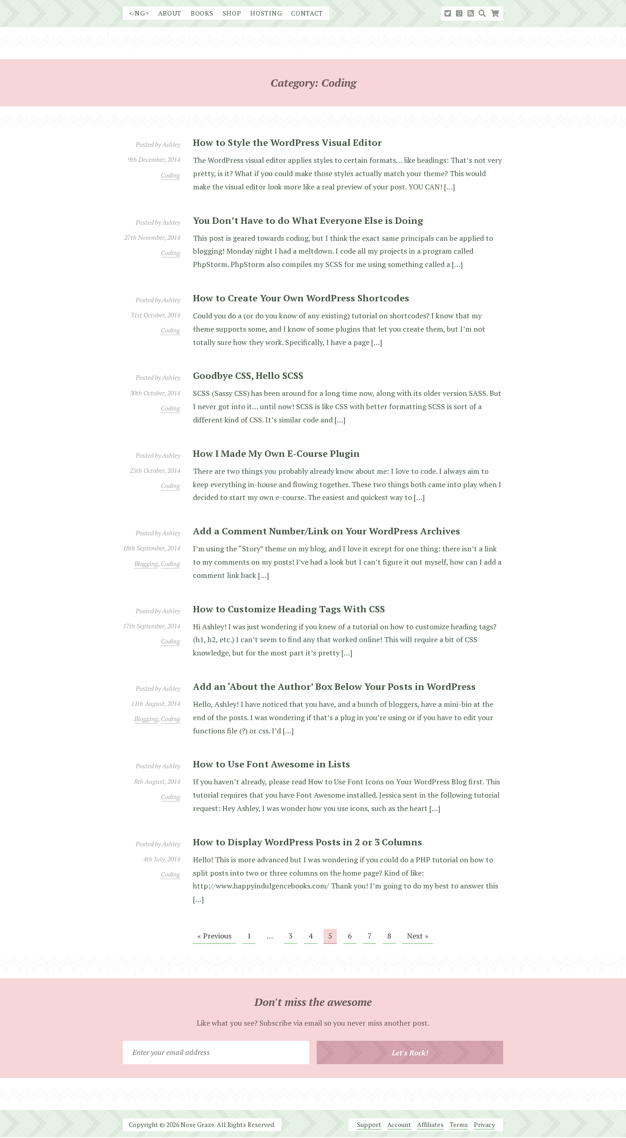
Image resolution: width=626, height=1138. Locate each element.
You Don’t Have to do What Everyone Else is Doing (308, 220)
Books (202, 13)
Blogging (146, 563)
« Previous (214, 936)
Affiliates (430, 1124)
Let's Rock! (410, 1053)
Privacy (484, 1124)
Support (369, 1124)
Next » (417, 936)
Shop (232, 13)
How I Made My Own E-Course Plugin (276, 453)
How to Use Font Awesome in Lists (271, 764)
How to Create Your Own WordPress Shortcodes (301, 298)
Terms (459, 1124)
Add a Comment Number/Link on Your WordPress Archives (326, 531)
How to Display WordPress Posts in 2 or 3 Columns (307, 842)
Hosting (266, 13)
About (170, 13)
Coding (170, 175)
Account (399, 1124)
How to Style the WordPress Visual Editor (287, 142)
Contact (307, 13)
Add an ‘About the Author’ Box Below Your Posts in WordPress (334, 686)
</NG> (139, 13)
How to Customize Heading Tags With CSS (289, 609)
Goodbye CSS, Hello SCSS (248, 375)
